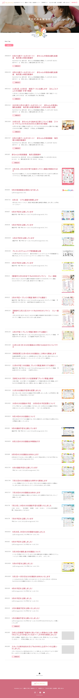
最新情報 (74, 2)
